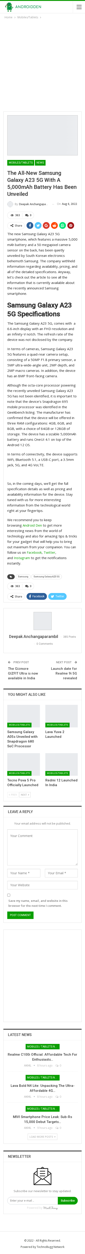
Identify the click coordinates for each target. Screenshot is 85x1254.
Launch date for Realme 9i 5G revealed (64, 673)
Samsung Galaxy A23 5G (47, 576)
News (40, 162)
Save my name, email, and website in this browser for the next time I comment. (38, 903)
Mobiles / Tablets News (43, 1046)
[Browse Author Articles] (42, 621)
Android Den (32, 525)
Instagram (22, 558)
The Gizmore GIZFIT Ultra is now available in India (23, 673)
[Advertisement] (42, 64)
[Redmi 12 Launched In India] (61, 764)
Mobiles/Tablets (21, 162)
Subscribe (68, 1200)
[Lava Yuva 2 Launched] (61, 716)
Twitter (49, 552)
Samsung (23, 576)
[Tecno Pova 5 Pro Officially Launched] (23, 764)
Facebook (34, 552)
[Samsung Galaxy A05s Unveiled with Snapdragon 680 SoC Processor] (23, 716)
